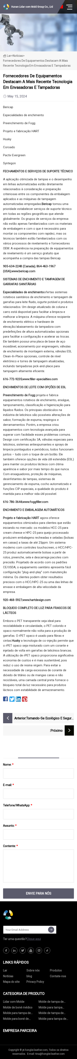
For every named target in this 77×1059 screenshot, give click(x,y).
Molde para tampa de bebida (17, 1013)
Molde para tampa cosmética (50, 1008)
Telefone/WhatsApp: (17, 805)
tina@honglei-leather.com (50, 1053)
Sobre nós (33, 970)
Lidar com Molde (13, 1001)
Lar (9, 55)
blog (29, 976)
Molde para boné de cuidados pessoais (16, 1019)
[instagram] (39, 950)
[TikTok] (47, 950)
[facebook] (6, 950)
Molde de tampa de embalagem (51, 1013)
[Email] (51, 930)
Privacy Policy (35, 981)
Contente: (10, 846)
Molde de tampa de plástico (51, 1002)
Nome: (8, 764)
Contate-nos (58, 976)
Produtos (56, 970)
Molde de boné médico (17, 1007)
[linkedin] (14, 950)
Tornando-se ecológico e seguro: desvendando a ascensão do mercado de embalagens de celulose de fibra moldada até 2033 (50, 718)
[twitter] (23, 950)
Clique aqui (34, 939)
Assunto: (10, 825)
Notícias (8, 976)
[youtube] (31, 950)
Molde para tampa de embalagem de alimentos (55, 1019)
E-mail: (8, 785)
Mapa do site (11, 981)
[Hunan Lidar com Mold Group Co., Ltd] (23, 915)
